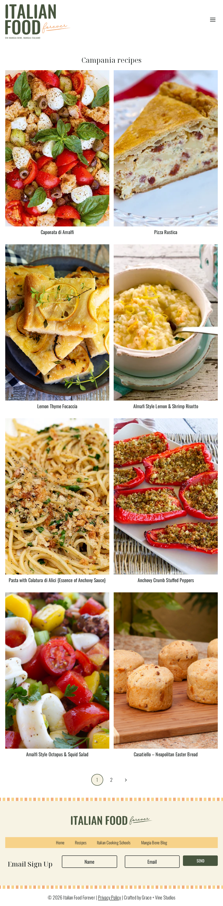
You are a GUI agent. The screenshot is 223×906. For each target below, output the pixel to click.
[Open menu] (213, 19)
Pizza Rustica (165, 231)
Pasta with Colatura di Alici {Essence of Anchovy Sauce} (57, 579)
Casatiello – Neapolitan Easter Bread (166, 754)
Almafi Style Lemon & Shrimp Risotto (165, 406)
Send (200, 861)
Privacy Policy (109, 897)
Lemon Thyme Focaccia (57, 406)
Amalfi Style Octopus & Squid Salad (57, 754)
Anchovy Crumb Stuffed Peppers (166, 579)
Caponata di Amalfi (57, 231)
